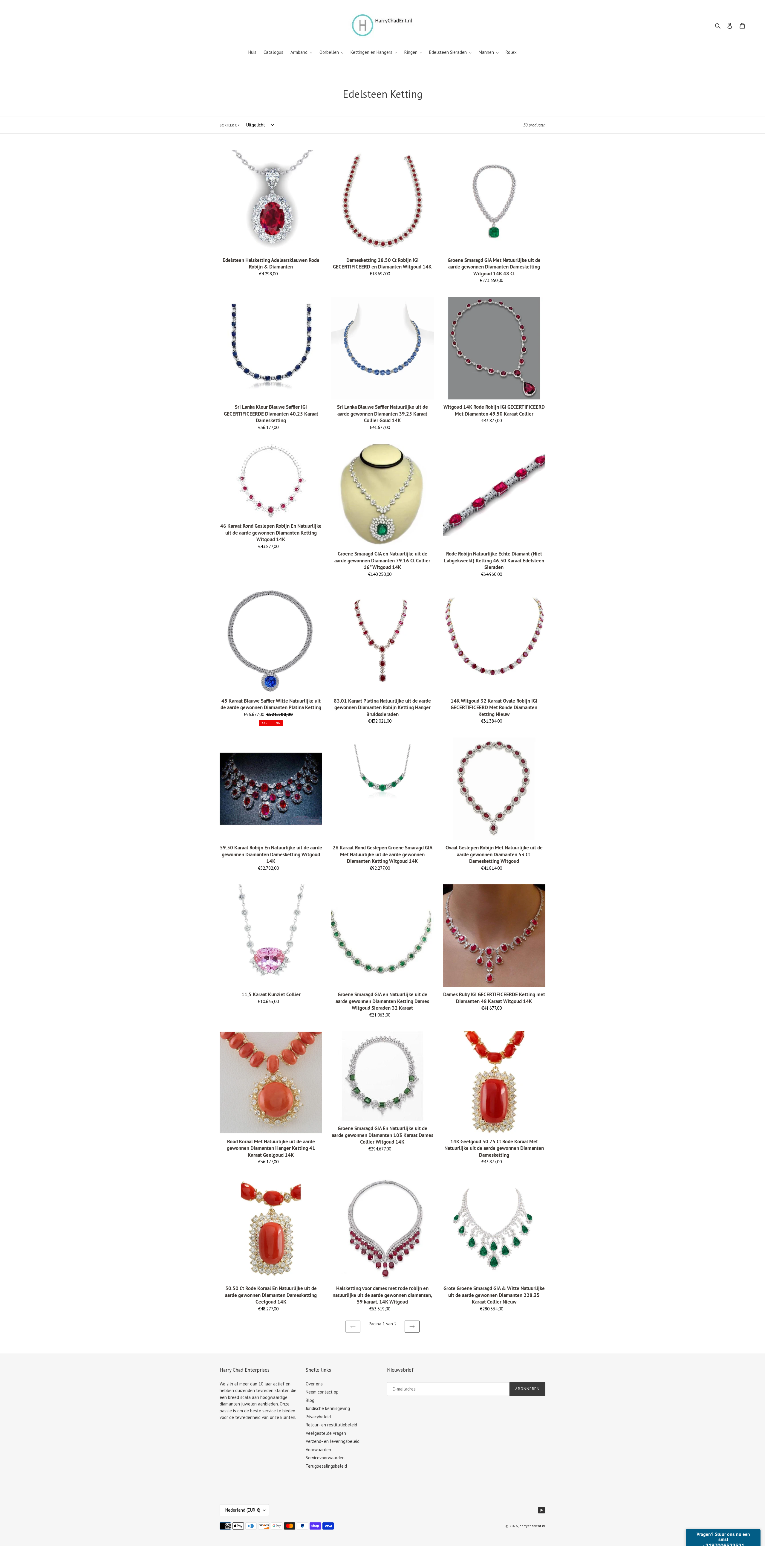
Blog (310, 1400)
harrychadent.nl (532, 1526)
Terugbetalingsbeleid (326, 1466)
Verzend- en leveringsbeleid (332, 1441)
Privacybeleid (318, 1417)
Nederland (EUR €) (242, 1510)
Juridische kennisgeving (328, 1408)
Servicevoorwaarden (325, 1457)
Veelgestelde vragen (326, 1433)
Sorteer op (230, 125)
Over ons (314, 1384)
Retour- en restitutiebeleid (331, 1425)
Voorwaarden (318, 1449)
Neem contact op (322, 1392)
